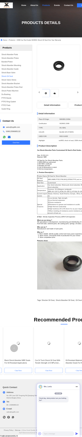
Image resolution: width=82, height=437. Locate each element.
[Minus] (76, 386)
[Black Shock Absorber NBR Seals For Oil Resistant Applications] (18, 343)
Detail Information (52, 105)
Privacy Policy (8, 430)
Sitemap (17, 430)
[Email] (9, 137)
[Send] (76, 433)
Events (57, 5)
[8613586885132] (12, 418)
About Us (34, 5)
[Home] (6, 5)
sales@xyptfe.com (13, 127)
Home (23, 5)
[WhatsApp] (4, 137)
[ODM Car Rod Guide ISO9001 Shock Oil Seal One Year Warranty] (58, 66)
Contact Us (68, 5)
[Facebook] (8, 418)
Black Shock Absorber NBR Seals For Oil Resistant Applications (17, 361)
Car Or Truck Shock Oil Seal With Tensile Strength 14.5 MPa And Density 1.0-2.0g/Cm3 (47, 361)
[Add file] (39, 433)
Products (46, 5)
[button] (14, 348)
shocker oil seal (48, 300)
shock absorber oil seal (65, 300)
